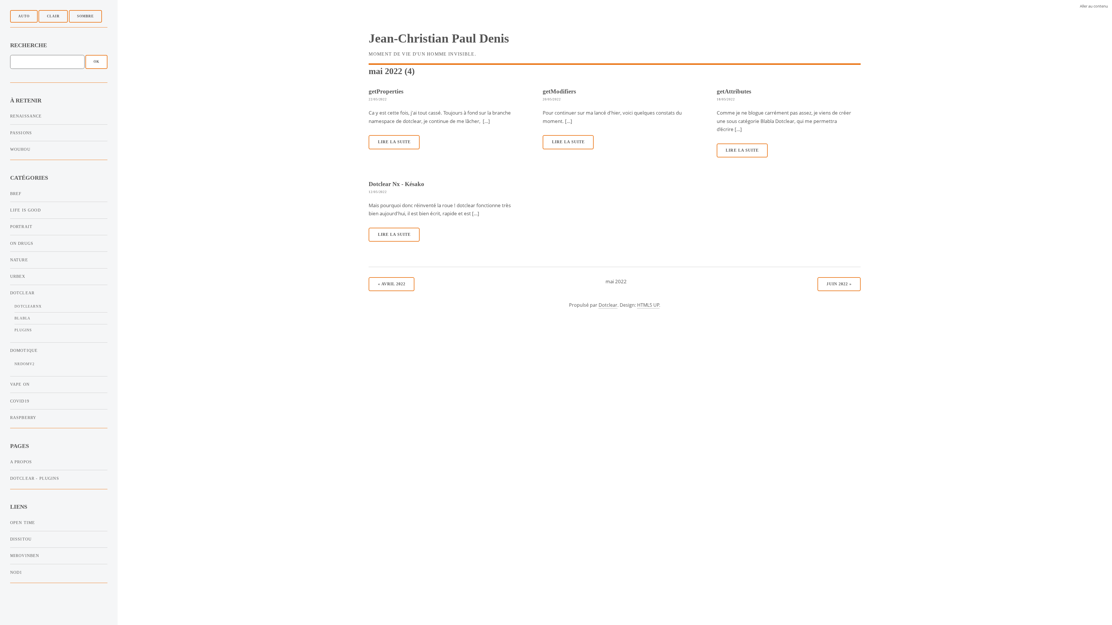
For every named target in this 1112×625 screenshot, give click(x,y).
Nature (19, 260)
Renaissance (26, 116)
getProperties (386, 91)
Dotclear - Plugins (34, 478)
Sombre (85, 16)
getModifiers (559, 91)
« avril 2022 (391, 284)
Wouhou (20, 149)
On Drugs (21, 243)
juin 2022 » (838, 284)
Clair (53, 16)
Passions (21, 132)
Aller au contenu (1094, 6)
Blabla (22, 318)
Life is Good (25, 210)
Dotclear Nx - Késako (396, 184)
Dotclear (22, 293)
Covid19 (19, 401)
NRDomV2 (24, 364)
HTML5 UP (648, 305)
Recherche (28, 45)
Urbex (17, 276)
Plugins (23, 330)
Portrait (21, 226)
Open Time (22, 522)
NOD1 (16, 572)
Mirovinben (24, 555)
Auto (24, 16)
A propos (21, 461)
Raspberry (23, 417)
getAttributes (734, 91)
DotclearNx (28, 306)
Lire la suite (394, 142)
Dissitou (21, 539)
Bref (16, 193)
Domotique (24, 350)
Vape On (20, 384)
